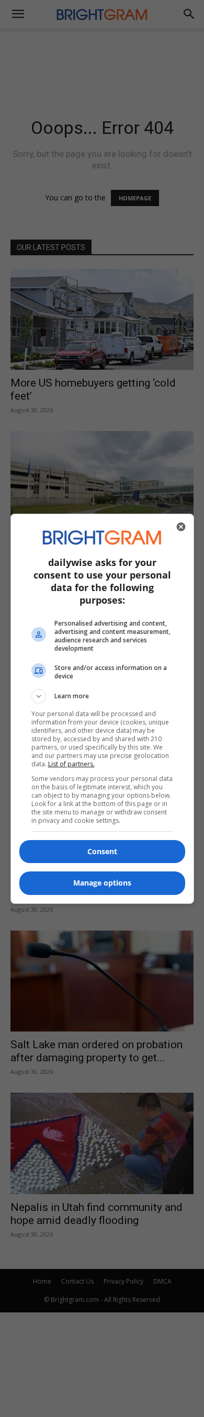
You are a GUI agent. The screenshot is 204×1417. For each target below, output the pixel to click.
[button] (102, 696)
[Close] (181, 526)
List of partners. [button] (71, 763)
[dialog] (102, 709)
